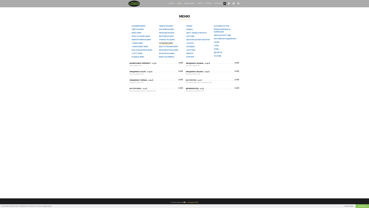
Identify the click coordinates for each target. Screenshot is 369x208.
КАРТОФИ (190, 50)
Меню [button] (179, 3)
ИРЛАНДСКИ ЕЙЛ (166, 33)
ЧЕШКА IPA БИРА (166, 26)
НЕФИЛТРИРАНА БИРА (141, 40)
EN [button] (225, 3)
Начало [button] (171, 3)
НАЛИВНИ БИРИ (138, 26)
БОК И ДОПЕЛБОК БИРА (142, 50)
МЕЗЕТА (189, 53)
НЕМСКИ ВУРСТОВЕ (222, 35)
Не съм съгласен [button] (349, 206)
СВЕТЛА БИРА (138, 29)
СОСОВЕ (217, 56)
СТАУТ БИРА (137, 53)
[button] (228, 3)
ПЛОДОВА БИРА (166, 43)
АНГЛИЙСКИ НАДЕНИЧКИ (225, 39)
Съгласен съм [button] (362, 206)
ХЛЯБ (216, 49)
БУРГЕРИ (190, 57)
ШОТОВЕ (190, 36)
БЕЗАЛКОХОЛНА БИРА (168, 50)
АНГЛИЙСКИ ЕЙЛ (166, 29)
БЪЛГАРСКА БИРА (167, 53)
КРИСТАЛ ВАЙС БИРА (141, 36)
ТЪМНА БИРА (137, 43)
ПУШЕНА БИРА (138, 57)
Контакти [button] (218, 3)
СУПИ (216, 46)
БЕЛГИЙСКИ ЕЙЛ (166, 36)
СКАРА (216, 42)
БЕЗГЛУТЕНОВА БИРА (168, 47)
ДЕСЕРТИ (218, 52)
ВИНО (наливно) (166, 57)
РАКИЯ (189, 26)
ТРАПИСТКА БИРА (167, 40)
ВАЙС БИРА (136, 33)
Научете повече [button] (47, 206)
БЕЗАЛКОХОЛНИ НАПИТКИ (198, 40)
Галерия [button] (209, 3)
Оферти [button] (200, 3)
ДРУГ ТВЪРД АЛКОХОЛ (196, 33)
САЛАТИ (190, 43)
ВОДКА (189, 29)
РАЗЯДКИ (190, 47)
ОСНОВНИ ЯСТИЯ (221, 26)
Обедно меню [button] (189, 3)
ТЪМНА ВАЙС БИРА (140, 47)
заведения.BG (193, 202)
